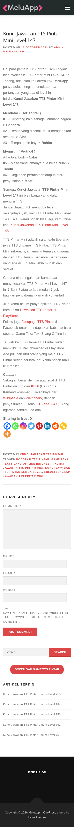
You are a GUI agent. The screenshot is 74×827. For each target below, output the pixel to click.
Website (10, 590)
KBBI (35, 386)
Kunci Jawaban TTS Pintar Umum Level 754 (32, 704)
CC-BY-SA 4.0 (47, 404)
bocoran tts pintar (33, 459)
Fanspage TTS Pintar (37, 322)
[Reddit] (55, 426)
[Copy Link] (63, 426)
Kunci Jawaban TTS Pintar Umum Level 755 (32, 694)
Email (9, 573)
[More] (7, 434)
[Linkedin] (47, 426)
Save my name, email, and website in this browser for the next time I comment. (35, 617)
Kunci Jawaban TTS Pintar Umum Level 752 (32, 724)
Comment (12, 506)
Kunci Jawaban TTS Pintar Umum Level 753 (32, 714)
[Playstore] (47, 783)
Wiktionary (34, 398)
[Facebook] (7, 426)
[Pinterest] (39, 426)
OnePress (49, 812)
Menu (67, 8)
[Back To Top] (37, 803)
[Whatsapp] (15, 426)
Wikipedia (10, 398)
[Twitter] (31, 426)
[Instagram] (23, 426)
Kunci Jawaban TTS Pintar (41, 454)
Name (9, 556)
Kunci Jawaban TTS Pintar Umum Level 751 (32, 734)
